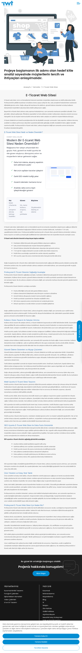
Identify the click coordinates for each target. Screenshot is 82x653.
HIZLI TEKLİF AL (79, 331)
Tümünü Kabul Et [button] (41, 636)
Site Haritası (47, 608)
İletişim (45, 605)
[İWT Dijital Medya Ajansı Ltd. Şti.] (7, 3)
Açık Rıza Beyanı (49, 614)
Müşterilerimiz (48, 597)
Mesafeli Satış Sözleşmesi (52, 617)
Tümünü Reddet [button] (41, 642)
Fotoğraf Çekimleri (11, 594)
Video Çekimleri (10, 600)
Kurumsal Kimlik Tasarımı (13, 591)
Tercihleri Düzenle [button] (41, 648)
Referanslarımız (48, 594)
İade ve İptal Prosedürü (52, 620)
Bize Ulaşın (41, 573)
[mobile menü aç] (78, 3)
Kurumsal (46, 591)
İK (43, 603)
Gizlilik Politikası (48, 611)
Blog (44, 600)
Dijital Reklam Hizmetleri (13, 597)
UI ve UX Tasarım (10, 603)
